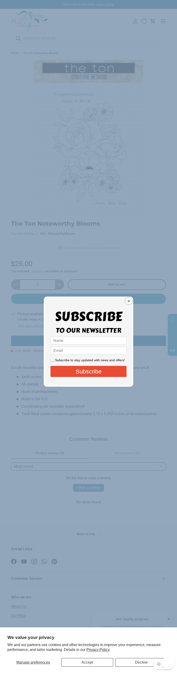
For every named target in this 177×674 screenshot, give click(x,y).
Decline (141, 662)
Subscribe (89, 371)
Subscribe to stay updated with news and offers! (90, 360)
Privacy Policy (98, 650)
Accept (87, 662)
